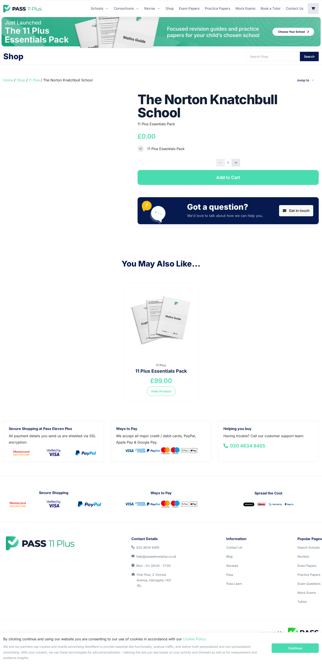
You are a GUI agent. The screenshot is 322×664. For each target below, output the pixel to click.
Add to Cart (228, 177)
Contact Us (294, 8)
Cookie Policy (194, 639)
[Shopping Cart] (313, 8)
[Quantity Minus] (220, 162)
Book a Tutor (271, 8)
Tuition (302, 601)
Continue (295, 648)
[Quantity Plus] (236, 162)
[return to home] (40, 543)
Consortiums (124, 8)
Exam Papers (189, 8)
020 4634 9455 (247, 446)
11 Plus (34, 80)
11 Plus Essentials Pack (161, 371)
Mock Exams (245, 8)
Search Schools (308, 547)
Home (8, 80)
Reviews (232, 565)
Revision (303, 556)
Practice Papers (217, 8)
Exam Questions (308, 583)
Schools (97, 8)
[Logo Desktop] (22, 8)
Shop (170, 8)
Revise (149, 8)
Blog (229, 556)
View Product (161, 391)
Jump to (303, 80)
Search (309, 56)
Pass (229, 574)
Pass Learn (234, 583)
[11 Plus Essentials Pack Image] (161, 319)
